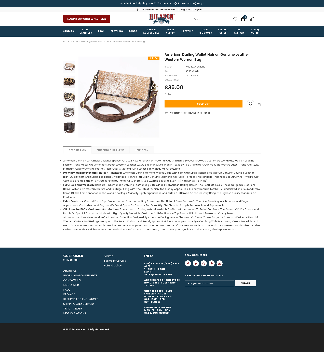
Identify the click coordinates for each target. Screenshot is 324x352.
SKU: (167, 71)
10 (170, 112)
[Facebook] (188, 263)
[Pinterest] (212, 263)
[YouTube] (220, 263)
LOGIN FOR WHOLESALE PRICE (86, 19)
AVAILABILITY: (171, 75)
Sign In (198, 9)
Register (185, 9)
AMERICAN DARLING (195, 66)
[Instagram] (204, 263)
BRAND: (168, 66)
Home (66, 41)
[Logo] (162, 19)
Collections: (172, 79)
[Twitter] (196, 263)
